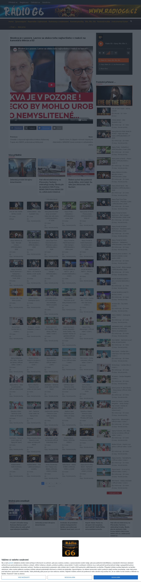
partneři (10, 563)
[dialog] (70, 559)
